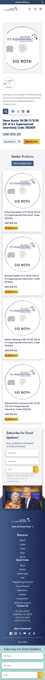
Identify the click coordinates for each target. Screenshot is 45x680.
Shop (22, 552)
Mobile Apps (22, 573)
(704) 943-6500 (22, 617)
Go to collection (23, 163)
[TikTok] (29, 633)
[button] (42, 2)
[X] (18, 111)
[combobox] (12, 141)
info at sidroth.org (22, 620)
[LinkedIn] (23, 111)
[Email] (28, 111)
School (23, 557)
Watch (22, 540)
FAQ (22, 577)
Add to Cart (31, 141)
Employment (22, 598)
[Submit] (36, 469)
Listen (22, 544)
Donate (22, 569)
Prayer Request (22, 586)
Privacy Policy (22, 642)
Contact (22, 594)
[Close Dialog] (42, 648)
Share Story (22, 590)
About (22, 565)
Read (22, 548)
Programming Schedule (22, 582)
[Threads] (34, 633)
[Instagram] (15, 633)
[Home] (10, 9)
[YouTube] (24, 633)
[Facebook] (13, 111)
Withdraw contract (22, 602)
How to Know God (21, 526)
